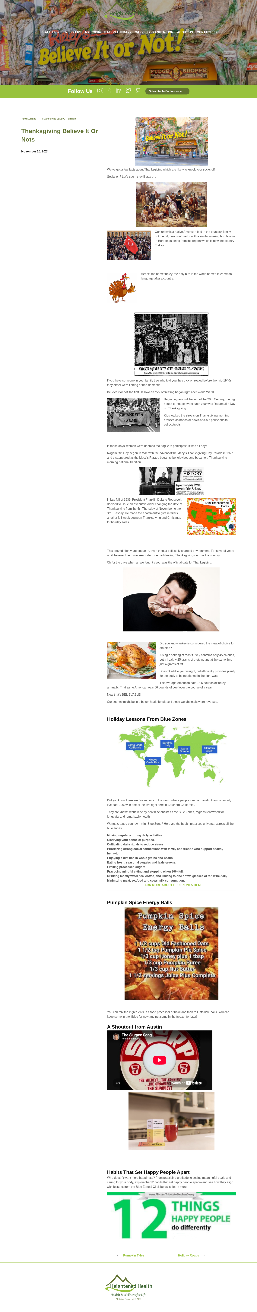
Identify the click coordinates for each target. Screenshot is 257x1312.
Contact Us (207, 32)
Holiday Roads (188, 1255)
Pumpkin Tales (133, 1255)
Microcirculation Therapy (108, 32)
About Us (185, 32)
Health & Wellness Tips (60, 32)
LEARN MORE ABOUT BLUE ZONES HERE (171, 885)
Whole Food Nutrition (154, 32)
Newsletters (29, 119)
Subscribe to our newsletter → (167, 91)
